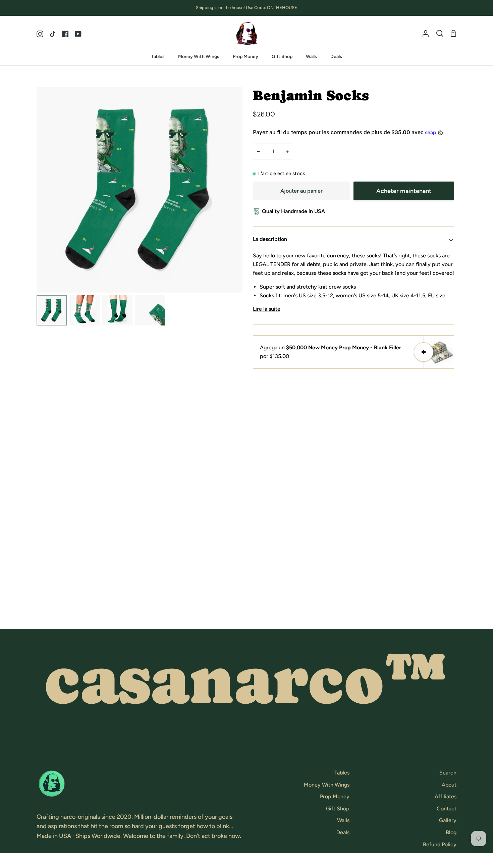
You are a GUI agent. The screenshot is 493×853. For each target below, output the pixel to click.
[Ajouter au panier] (423, 352)
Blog (451, 832)
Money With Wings (326, 785)
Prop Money (334, 796)
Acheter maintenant (403, 191)
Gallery (447, 820)
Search (447, 772)
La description (270, 239)
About (449, 785)
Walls (343, 820)
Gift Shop (337, 808)
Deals (342, 832)
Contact (446, 808)
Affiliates (445, 796)
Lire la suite (266, 309)
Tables (341, 772)
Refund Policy (439, 844)
